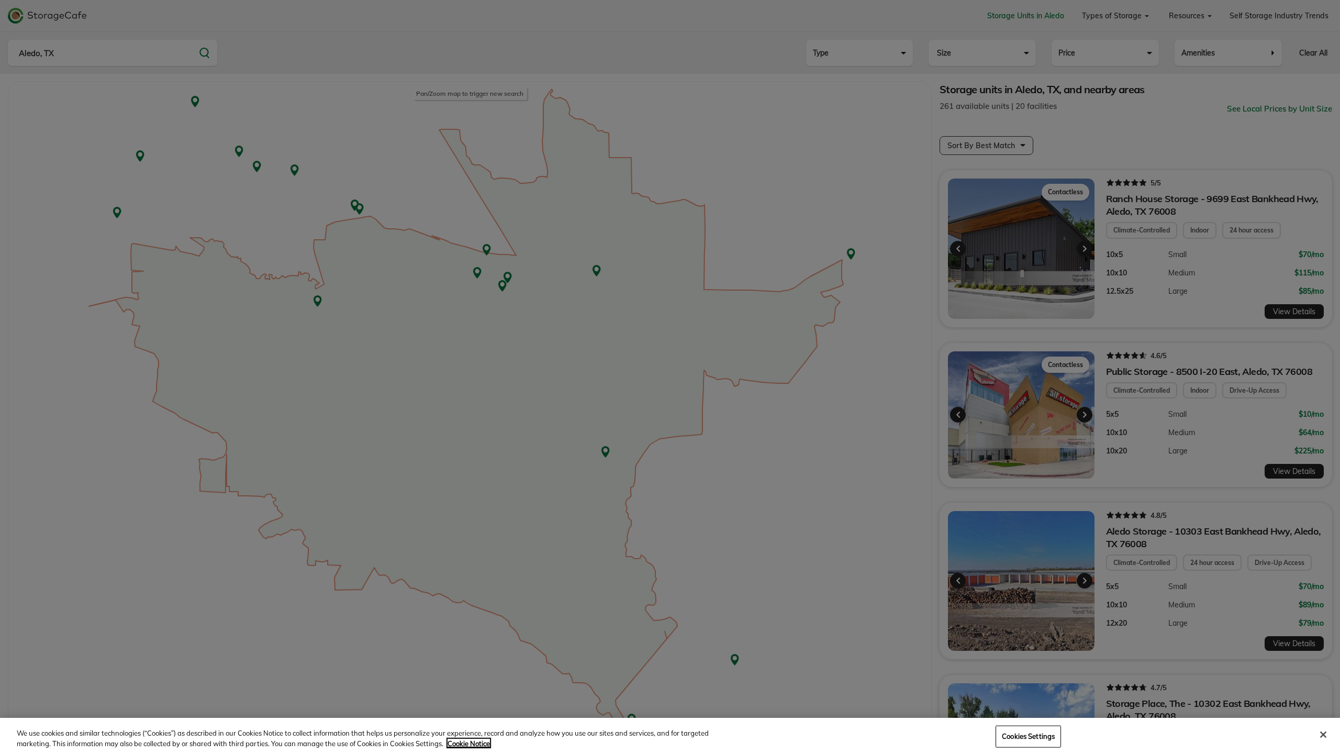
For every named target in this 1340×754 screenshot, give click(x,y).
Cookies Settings (1028, 736)
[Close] (1323, 734)
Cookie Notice (469, 743)
